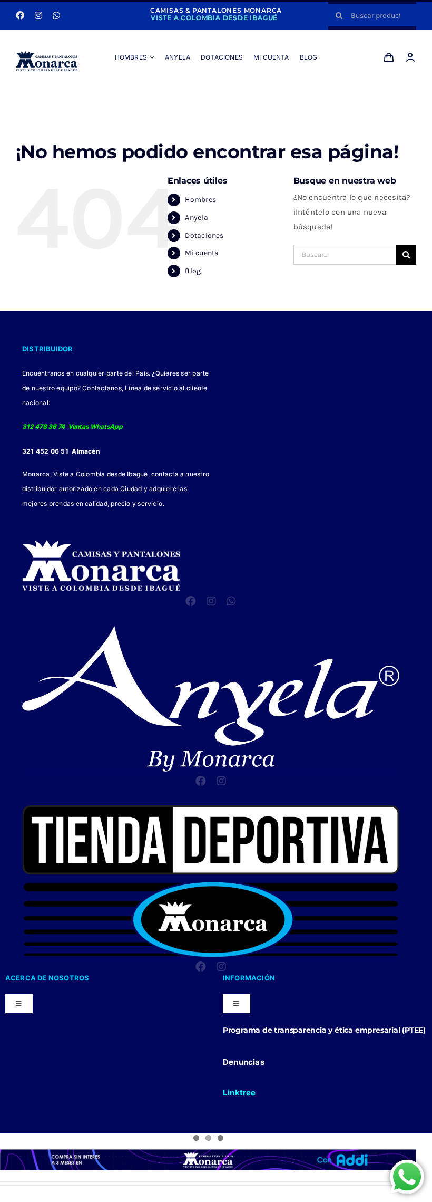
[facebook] (20, 15)
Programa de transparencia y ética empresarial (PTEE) (324, 1030)
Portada (160, 97)
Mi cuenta (202, 252)
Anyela (196, 217)
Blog (193, 270)
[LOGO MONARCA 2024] (46, 55)
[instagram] (38, 15)
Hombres (200, 199)
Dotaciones (204, 235)
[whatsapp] (56, 15)
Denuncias (243, 1062)
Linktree (239, 1093)
